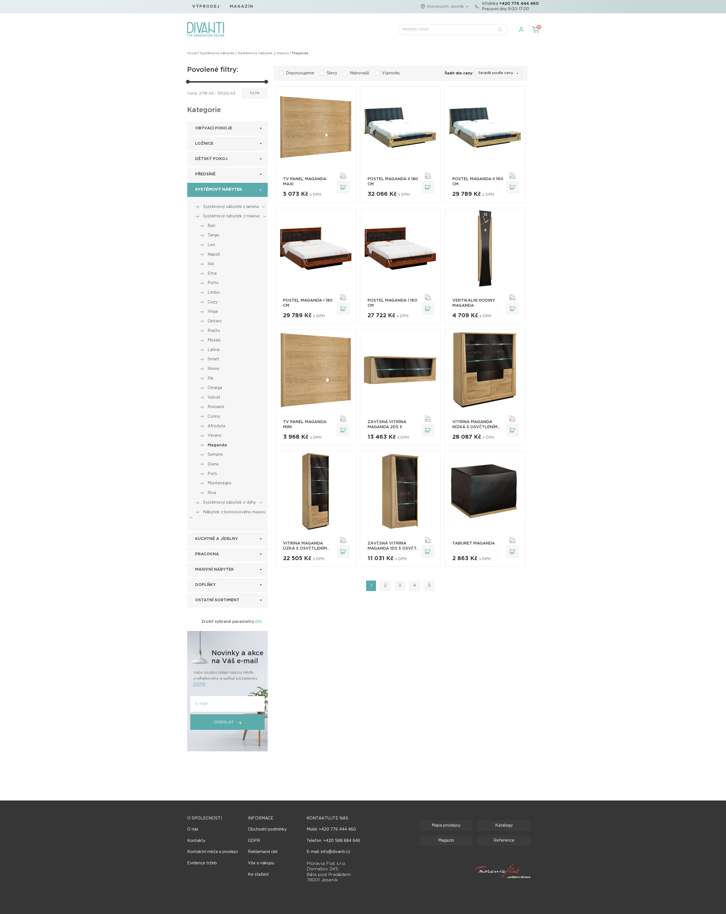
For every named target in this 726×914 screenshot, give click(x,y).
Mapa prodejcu (446, 825)
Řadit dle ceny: (459, 73)
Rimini (213, 369)
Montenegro (219, 483)
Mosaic (214, 340)
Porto (213, 283)
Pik (211, 378)
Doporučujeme (300, 73)
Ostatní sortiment (217, 600)
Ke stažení (258, 874)
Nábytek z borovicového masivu (234, 512)
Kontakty (196, 840)
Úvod (192, 53)
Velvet (214, 397)
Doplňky (205, 585)
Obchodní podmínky (267, 829)
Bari (211, 226)
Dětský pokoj (211, 159)
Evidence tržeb (202, 863)
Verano (214, 435)
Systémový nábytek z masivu (263, 53)
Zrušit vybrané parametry (231, 621)
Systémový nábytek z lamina (231, 207)
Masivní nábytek (214, 569)
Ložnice (204, 143)
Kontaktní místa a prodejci (212, 852)
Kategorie (204, 110)
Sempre (215, 454)
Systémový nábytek (217, 53)
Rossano (216, 407)
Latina (214, 350)
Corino (214, 416)
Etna (212, 273)
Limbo (214, 292)
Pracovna (207, 554)
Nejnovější (359, 73)
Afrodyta (216, 426)
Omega (215, 388)
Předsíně (205, 174)
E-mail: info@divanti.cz (328, 852)
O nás (192, 829)
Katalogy (504, 825)
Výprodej (206, 6)
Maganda (217, 445)
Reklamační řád (262, 852)
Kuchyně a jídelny (216, 539)
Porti (212, 474)
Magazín (242, 6)
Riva (212, 493)
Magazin (446, 840)
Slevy (332, 73)
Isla (211, 264)
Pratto (214, 331)
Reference (503, 840)
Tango (214, 235)
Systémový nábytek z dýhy (229, 502)
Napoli (214, 254)
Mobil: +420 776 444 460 (331, 829)
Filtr (254, 93)
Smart (213, 359)
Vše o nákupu (261, 863)
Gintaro (215, 321)
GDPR (199, 684)
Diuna (213, 464)
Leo (211, 245)
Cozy (213, 302)
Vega (213, 311)
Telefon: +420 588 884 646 (333, 840)
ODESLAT (224, 722)
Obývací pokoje (213, 128)
